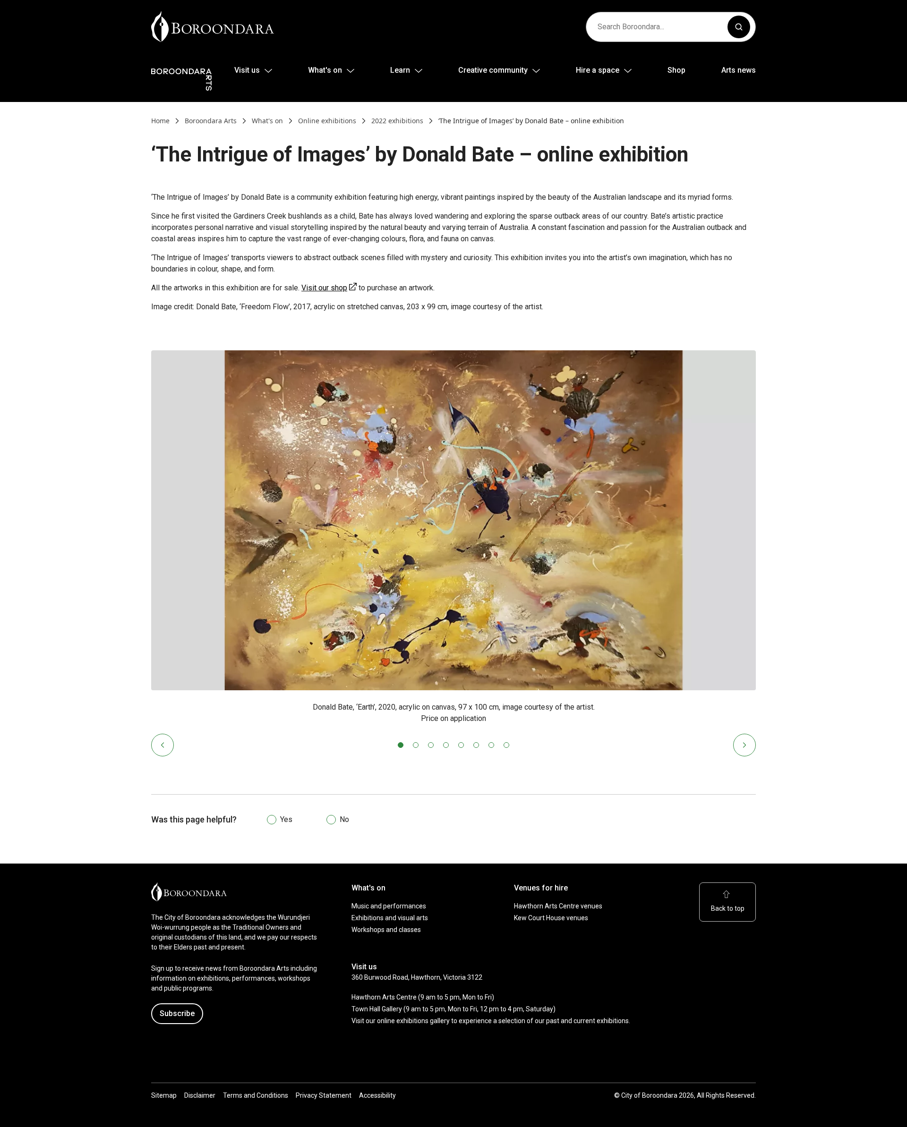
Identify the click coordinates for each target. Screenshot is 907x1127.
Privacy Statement (323, 1095)
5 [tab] (461, 745)
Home (160, 120)
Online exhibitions (327, 120)
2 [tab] (415, 745)
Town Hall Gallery (376, 1009)
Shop (676, 70)
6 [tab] (476, 745)
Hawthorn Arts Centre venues (558, 906)
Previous (162, 745)
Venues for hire (541, 887)
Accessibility (377, 1095)
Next (744, 745)
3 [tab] (430, 745)
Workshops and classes (386, 929)
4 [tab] (446, 745)
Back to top (727, 908)
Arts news (738, 70)
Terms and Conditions (255, 1095)
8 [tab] (506, 745)
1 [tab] (400, 745)
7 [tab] (491, 745)
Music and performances (388, 906)
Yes (286, 819)
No (344, 819)
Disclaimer (199, 1095)
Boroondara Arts (211, 120)
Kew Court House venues (551, 918)
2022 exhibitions (397, 120)
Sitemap (164, 1095)
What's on (267, 120)
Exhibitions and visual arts (389, 918)
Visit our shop (329, 287)
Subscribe (177, 1013)
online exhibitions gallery (413, 1021)
